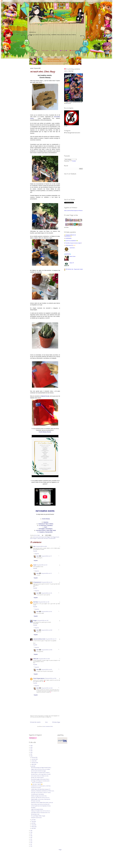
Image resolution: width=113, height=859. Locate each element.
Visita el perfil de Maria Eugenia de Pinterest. (73, 210)
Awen (45, 527)
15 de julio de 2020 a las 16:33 (44, 658)
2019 (31, 830)
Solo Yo (35, 535)
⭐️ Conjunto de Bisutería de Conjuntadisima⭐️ (70, 235)
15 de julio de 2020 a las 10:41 (41, 565)
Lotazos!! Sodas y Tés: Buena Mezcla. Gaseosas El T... (41, 789)
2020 (31, 756)
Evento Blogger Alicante (54, 537)
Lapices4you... (73, 247)
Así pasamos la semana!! (36, 787)
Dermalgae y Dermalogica (45, 528)
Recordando (33, 807)
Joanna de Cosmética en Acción (39, 639)
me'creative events (45, 511)
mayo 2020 (33, 821)
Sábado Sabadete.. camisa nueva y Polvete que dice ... (41, 799)
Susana (34, 565)
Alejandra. (37, 50)
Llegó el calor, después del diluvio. (37, 809)
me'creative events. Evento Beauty (37, 794)
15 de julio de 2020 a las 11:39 (43, 602)
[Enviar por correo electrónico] (45, 535)
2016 (31, 835)
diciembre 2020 (34, 757)
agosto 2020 (33, 764)
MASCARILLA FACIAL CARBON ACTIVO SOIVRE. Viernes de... (42, 802)
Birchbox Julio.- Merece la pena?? (37, 777)
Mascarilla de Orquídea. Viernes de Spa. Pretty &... (40, 779)
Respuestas (37, 553)
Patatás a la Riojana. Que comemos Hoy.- (39, 796)
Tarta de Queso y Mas (35, 814)
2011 (31, 844)
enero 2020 (33, 828)
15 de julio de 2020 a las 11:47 (46, 556)
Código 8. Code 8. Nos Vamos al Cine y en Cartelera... (40, 769)
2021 (31, 754)
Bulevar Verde (72, 256)
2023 (31, 750)
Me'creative (46, 538)
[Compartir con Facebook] (49, 535)
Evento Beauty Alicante (45, 432)
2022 (31, 752)
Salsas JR (72, 262)
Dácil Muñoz (35, 602)
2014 (31, 839)
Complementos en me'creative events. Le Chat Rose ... (41, 786)
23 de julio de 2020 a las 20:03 (46, 688)
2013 (31, 841)
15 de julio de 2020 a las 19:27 (46, 669)
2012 (31, 842)
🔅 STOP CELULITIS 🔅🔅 (69, 245)
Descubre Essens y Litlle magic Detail (46, 530)
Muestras (45, 522)
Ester (34, 546)
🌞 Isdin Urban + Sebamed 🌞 (36, 784)
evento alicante (35, 537)
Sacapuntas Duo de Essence (36, 817)
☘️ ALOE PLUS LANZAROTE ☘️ (71, 240)
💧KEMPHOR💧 (67, 254)
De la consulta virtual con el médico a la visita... (40, 776)
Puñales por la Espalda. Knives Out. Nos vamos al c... (41, 811)
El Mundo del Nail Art (37, 582)
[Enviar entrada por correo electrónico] (42, 535)
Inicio (46, 722)
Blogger (60, 849)
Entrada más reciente (35, 722)
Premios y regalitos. (45, 50)
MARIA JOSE (35, 658)
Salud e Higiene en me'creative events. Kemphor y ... (40, 772)
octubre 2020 (34, 761)
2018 (31, 832)
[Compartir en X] (48, 535)
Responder (35, 551)
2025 (31, 747)
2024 (31, 749)
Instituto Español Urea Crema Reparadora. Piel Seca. (41, 806)
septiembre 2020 (34, 762)
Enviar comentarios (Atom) (48, 726)
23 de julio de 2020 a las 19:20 (50, 678)
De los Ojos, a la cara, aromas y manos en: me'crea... (41, 792)
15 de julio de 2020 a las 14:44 (50, 639)
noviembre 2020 (34, 759)
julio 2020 (33, 766)
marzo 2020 (33, 825)
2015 (31, 837)
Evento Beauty (46, 518)
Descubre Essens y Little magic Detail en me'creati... (41, 774)
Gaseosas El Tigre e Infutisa (45, 523)
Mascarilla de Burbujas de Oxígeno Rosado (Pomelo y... (41, 767)
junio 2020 (33, 819)
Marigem (35, 620)
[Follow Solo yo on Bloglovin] (33, 738)
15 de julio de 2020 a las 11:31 (47, 582)
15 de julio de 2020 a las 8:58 (41, 546)
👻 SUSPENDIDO (67, 238)
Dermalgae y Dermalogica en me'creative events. (40, 781)
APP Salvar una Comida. (35, 801)
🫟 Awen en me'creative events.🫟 (37, 782)
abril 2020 (33, 823)
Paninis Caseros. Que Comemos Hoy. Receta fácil (40, 804)
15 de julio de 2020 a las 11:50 (46, 611)
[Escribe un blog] (47, 535)
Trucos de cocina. (54, 50)
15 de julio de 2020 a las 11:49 (46, 593)
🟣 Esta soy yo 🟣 (63, 50)
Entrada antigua (56, 722)
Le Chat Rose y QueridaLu (46, 525)
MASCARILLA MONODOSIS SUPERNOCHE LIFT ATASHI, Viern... (42, 791)
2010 (31, 846)
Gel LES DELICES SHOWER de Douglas (38, 771)
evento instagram (33, 538)
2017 (31, 834)
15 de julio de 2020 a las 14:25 (42, 620)
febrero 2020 (34, 826)
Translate (74, 161)
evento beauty (41, 537)
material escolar (40, 538)
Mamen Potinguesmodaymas (38, 678)
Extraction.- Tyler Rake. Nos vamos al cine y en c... (40, 797)
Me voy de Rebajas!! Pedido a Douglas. (38, 816)
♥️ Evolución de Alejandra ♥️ (75, 50)
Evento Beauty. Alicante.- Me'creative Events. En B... (40, 812)
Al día (32, 50)
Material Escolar (45, 396)
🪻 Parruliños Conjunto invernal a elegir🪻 (73, 243)
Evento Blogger (47, 537)
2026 (31, 745)
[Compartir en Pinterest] (50, 535)
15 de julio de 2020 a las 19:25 (46, 630)
